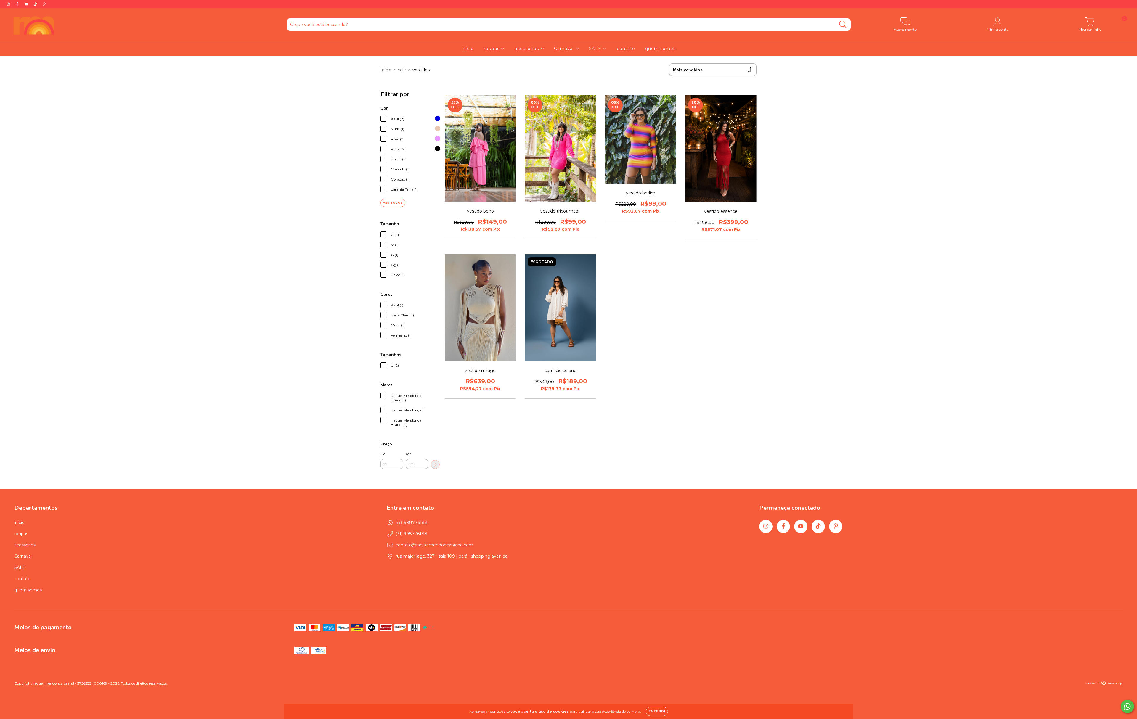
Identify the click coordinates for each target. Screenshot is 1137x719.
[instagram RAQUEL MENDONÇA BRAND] (8, 4)
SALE (596, 48)
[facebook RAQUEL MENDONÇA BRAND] (17, 4)
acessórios (527, 48)
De (382, 454)
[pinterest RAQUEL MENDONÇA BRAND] (44, 4)
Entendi (656, 711)
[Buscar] (843, 25)
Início (385, 70)
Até (409, 454)
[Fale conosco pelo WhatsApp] (1127, 706)
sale (402, 70)
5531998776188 (412, 522)
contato (626, 48)
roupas (492, 48)
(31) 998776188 (411, 533)
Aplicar (435, 464)
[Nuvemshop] (1104, 684)
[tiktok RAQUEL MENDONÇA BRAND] (35, 4)
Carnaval (564, 48)
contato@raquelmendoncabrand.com (434, 545)
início (468, 48)
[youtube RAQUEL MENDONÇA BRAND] (27, 4)
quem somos (660, 48)
